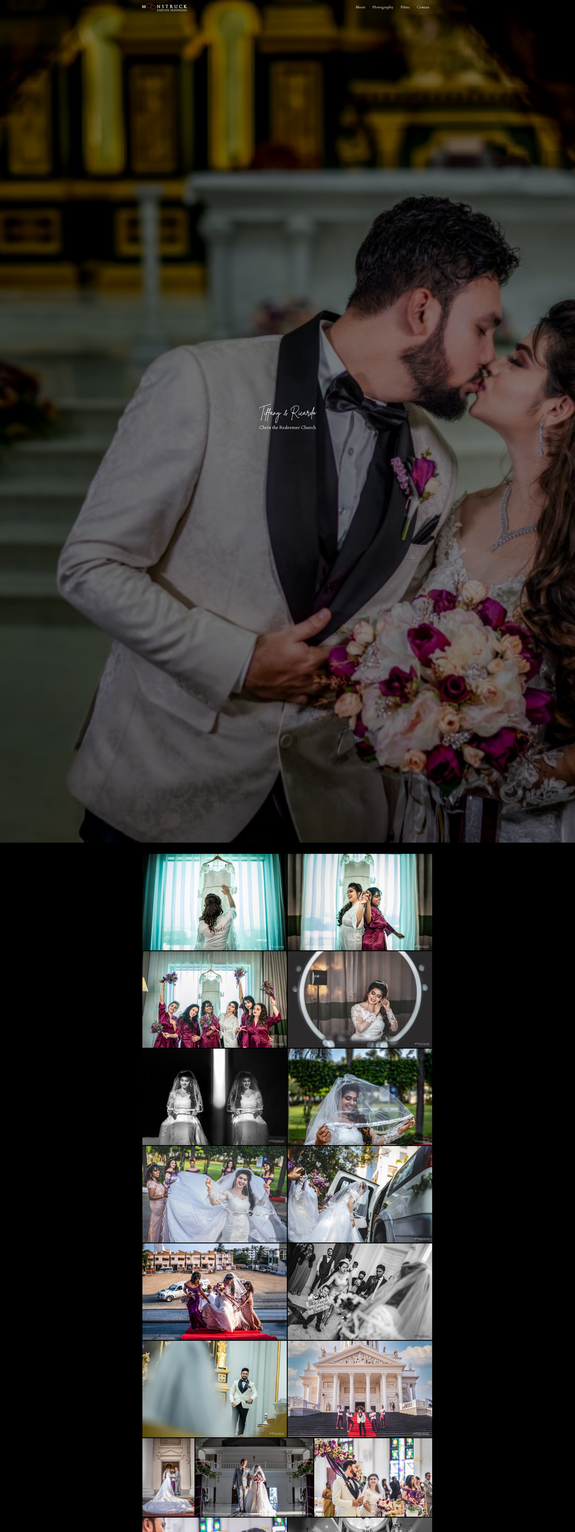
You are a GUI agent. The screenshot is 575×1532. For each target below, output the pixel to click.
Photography (383, 7)
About (360, 7)
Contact (423, 7)
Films (405, 7)
